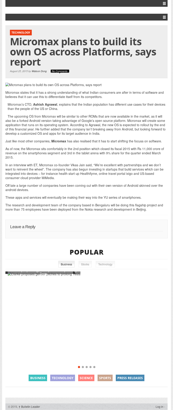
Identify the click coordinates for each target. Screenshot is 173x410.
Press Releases (130, 378)
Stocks (85, 264)
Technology (20, 32)
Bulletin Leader (29, 406)
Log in (159, 406)
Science (86, 378)
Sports (105, 378)
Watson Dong (39, 71)
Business (66, 264)
